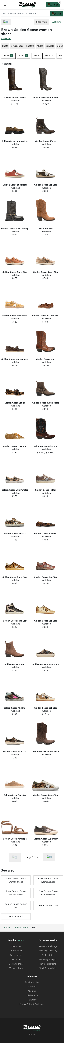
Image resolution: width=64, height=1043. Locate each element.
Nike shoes (16, 946)
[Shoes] (6, 22)
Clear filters (41, 22)
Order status (48, 955)
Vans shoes (16, 959)
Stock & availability (48, 968)
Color (23, 55)
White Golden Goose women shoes (16, 880)
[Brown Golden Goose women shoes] (49, 857)
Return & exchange (48, 946)
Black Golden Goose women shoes (48, 880)
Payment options (48, 964)
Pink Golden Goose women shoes (48, 893)
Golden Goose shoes (48, 905)
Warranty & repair (48, 959)
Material (49, 55)
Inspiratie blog (32, 982)
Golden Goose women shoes (16, 906)
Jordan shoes (16, 950)
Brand (8, 55)
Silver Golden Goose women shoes (16, 893)
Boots (5, 45)
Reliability (32, 999)
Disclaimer (40, 1004)
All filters (56, 22)
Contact (32, 986)
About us (32, 991)
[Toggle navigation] (5, 5)
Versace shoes (16, 968)
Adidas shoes (16, 955)
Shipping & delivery (48, 950)
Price (36, 55)
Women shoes (16, 916)
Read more (6, 38)
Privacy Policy (25, 1004)
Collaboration (32, 995)
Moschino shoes (16, 964)
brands (20, 940)
